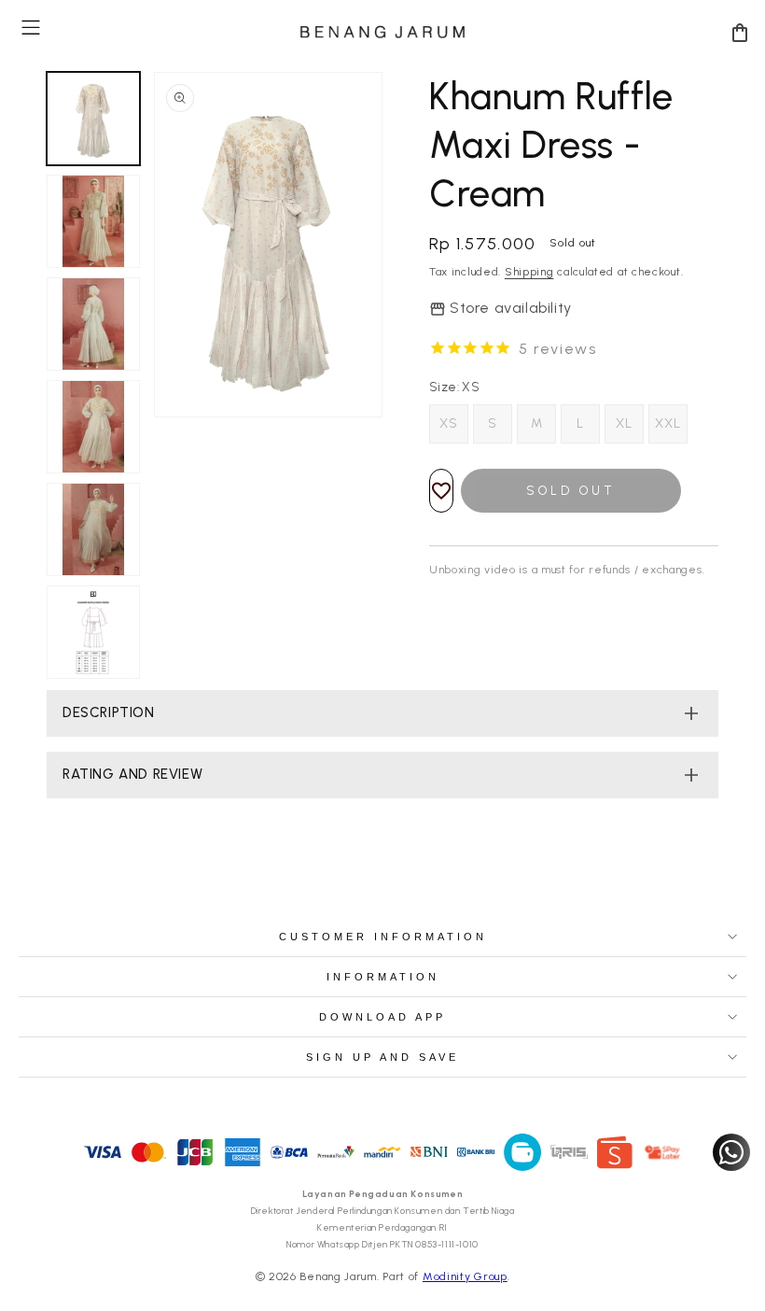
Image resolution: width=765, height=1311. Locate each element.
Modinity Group (465, 1276)
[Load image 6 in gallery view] (93, 632)
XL (624, 423)
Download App (382, 1016)
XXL (668, 423)
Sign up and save (382, 1057)
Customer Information (383, 936)
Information (383, 976)
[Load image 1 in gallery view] (93, 118)
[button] (31, 28)
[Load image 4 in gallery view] (93, 426)
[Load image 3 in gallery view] (93, 324)
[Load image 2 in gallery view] (93, 221)
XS (448, 423)
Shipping (529, 271)
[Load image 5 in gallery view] (93, 529)
